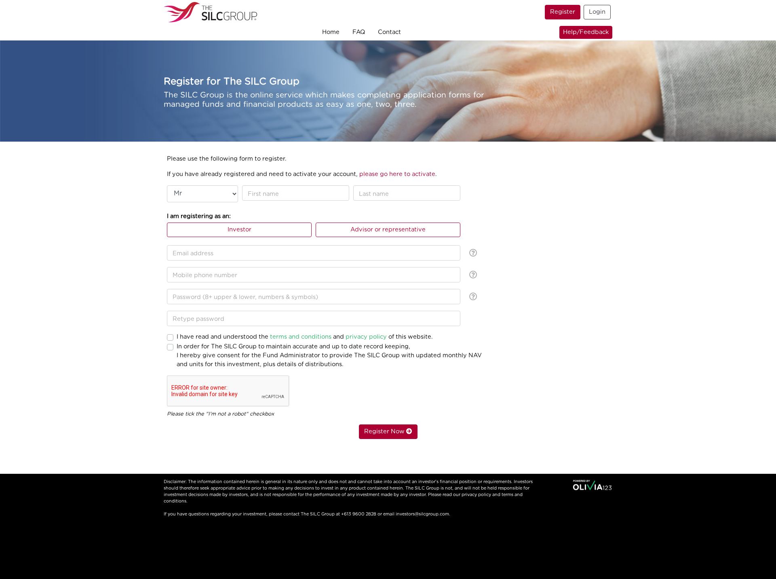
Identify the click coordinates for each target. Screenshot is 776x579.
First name (263, 194)
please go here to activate (397, 174)
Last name (374, 194)
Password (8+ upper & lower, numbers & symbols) (245, 297)
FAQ (358, 32)
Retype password (198, 319)
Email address (193, 253)
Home (331, 32)
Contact (389, 32)
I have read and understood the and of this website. (305, 337)
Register (562, 12)
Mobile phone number (205, 275)
